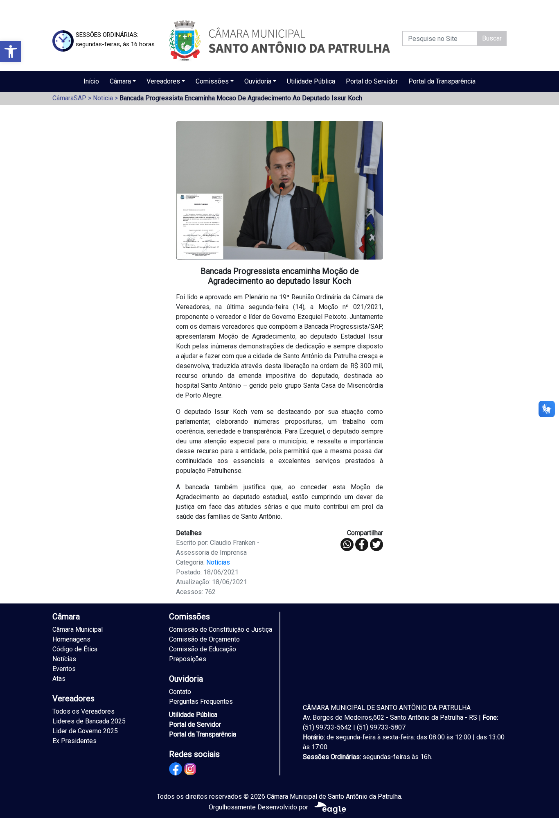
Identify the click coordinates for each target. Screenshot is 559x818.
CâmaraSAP (69, 98)
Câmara (120, 81)
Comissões (212, 81)
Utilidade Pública (311, 81)
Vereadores (163, 81)
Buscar (492, 38)
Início (91, 81)
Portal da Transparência (442, 81)
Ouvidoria (257, 81)
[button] (10, 51)
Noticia (103, 98)
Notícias (218, 562)
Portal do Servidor (372, 81)
